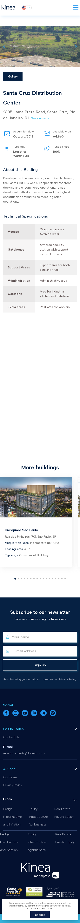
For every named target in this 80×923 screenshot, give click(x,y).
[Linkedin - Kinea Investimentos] (34, 715)
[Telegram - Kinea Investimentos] (43, 715)
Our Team (10, 777)
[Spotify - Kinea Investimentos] (53, 715)
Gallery (13, 76)
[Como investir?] (14, 893)
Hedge (7, 809)
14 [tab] (56, 580)
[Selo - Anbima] (34, 893)
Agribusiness (38, 824)
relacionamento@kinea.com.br (24, 753)
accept (40, 915)
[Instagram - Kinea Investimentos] (15, 715)
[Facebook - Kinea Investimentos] (6, 715)
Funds (7, 799)
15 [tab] (59, 580)
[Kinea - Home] (8, 7)
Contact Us (11, 737)
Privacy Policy (12, 785)
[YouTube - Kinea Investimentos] (25, 715)
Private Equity (64, 817)
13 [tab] (53, 580)
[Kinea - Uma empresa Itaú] (40, 877)
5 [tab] (28, 580)
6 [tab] (31, 580)
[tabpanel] (36, 522)
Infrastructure (38, 817)
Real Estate (62, 809)
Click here (32, 908)
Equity (33, 809)
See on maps (40, 118)
